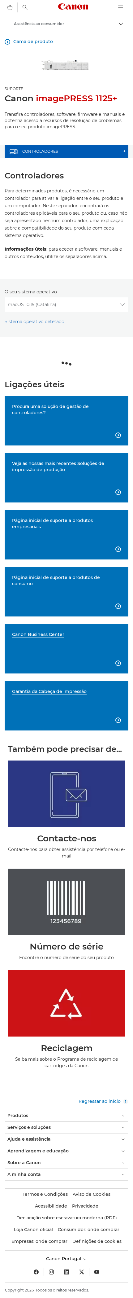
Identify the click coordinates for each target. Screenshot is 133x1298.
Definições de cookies (97, 1241)
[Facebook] (36, 1271)
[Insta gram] (51, 1271)
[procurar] (25, 7)
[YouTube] (96, 1271)
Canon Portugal (64, 1258)
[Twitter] (81, 1271)
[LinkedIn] (66, 1271)
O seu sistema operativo (31, 292)
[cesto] (10, 7)
